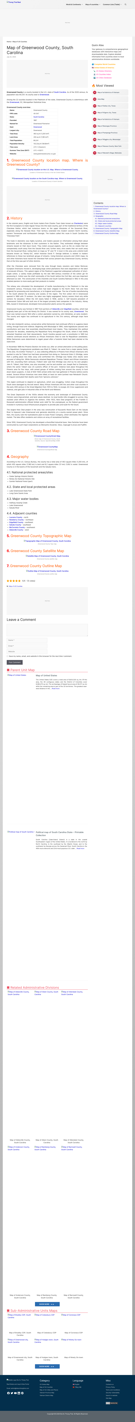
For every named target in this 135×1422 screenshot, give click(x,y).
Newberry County (16, 520)
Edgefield (67, 309)
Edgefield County (16, 522)
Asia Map (101, 99)
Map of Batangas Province (107, 126)
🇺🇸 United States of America (103, 68)
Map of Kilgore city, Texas (107, 112)
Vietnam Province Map (47, 1392)
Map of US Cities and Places (49, 1390)
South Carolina (60, 92)
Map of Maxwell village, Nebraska (110, 153)
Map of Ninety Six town (73, 1357)
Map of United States (46, 675)
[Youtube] (15, 1394)
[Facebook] (8, 1394)
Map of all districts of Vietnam (108, 92)
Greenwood (44, 95)
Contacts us (110, 1384)
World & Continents (73, 4)
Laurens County (15, 517)
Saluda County (15, 525)
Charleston (78, 223)
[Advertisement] (67, 23)
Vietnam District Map (46, 1395)
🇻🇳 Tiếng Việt (77, 1387)
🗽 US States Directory (102, 71)
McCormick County (17, 527)
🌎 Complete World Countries (103, 64)
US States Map (44, 1384)
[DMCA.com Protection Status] (112, 1404)
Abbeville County (16, 530)
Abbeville (56, 309)
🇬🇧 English (76, 1384)
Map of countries (91, 4)
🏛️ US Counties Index (102, 74)
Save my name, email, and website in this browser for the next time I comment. (40, 656)
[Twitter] (12, 1394)
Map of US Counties (20, 42)
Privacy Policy (110, 1387)
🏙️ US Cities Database (102, 78)
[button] (125, 4)
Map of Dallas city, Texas (107, 106)
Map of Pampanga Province (107, 133)
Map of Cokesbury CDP (46, 1333)
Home (9, 42)
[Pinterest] (22, 1394)
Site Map (109, 1398)
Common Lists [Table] (111, 4)
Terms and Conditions (113, 1390)
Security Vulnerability (112, 1392)
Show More (44, 1304)
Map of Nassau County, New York (109, 146)
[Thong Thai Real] (19, 4)
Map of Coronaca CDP (74, 1333)
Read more (55, 688)
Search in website (111, 1395)
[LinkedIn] (19, 1394)
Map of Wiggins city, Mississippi (109, 139)
